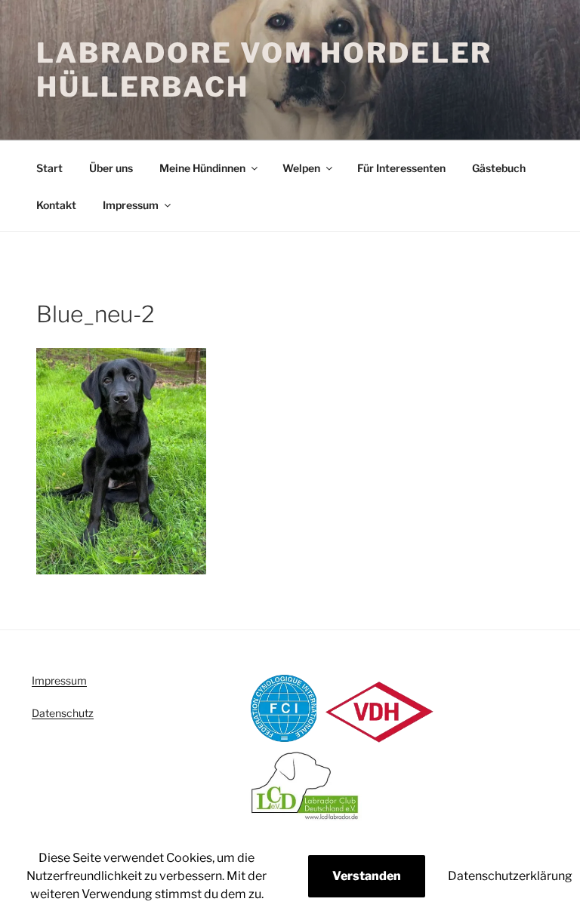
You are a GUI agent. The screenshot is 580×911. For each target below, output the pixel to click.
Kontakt (56, 205)
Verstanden (366, 876)
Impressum (131, 205)
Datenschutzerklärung (510, 876)
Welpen (301, 168)
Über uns (111, 168)
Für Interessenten (401, 168)
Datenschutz (63, 712)
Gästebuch (499, 168)
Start (49, 168)
